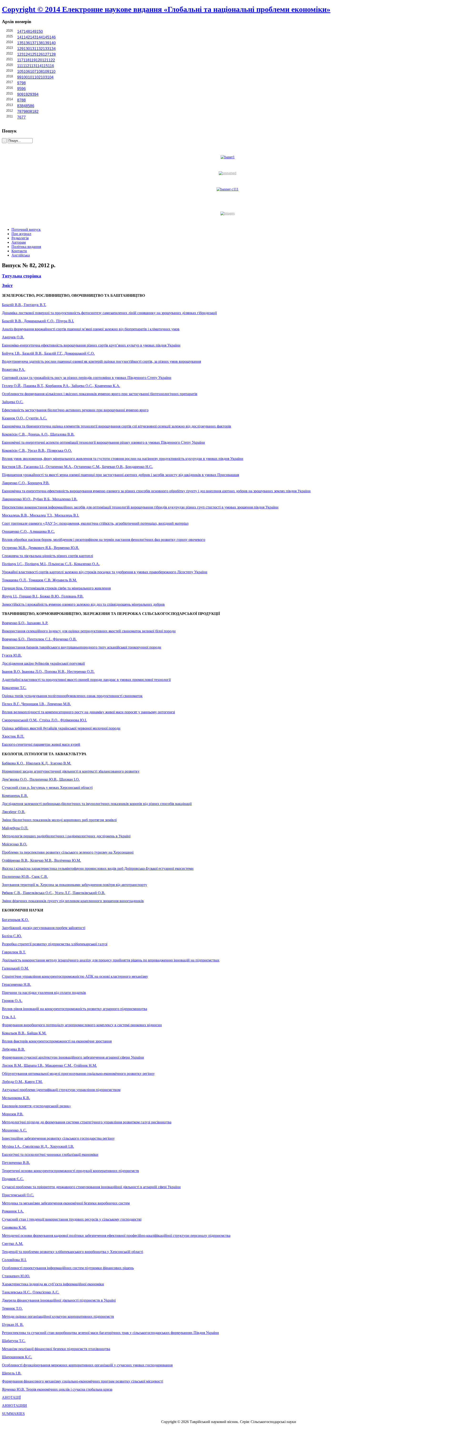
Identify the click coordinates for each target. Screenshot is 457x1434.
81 (32, 112)
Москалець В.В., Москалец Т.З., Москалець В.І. (40, 515)
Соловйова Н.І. (14, 1260)
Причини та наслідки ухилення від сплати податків (44, 993)
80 (28, 112)
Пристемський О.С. (18, 1195)
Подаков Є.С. (13, 1179)
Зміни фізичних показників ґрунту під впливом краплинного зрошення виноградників (73, 901)
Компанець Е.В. (15, 796)
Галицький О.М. (15, 968)
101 (31, 77)
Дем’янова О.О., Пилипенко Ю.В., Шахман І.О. (41, 779)
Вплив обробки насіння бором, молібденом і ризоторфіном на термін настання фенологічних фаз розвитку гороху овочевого (103, 540)
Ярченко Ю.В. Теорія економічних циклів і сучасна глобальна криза (57, 1389)
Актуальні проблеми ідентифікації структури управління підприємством (61, 1090)
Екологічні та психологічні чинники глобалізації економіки (50, 1154)
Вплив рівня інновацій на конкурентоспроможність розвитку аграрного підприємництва (74, 1009)
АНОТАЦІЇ (11, 1397)
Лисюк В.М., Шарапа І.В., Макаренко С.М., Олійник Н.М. (49, 1065)
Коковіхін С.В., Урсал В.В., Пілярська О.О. (37, 450)
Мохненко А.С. (14, 1130)
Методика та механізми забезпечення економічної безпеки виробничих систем (66, 1203)
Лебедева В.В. (13, 1049)
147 (20, 32)
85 (28, 106)
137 (33, 43)
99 (19, 77)
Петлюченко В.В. (16, 1163)
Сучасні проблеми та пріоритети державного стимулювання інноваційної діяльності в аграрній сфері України (91, 1187)
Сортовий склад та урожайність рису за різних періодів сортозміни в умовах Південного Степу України (86, 378)
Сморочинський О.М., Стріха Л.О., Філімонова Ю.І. (44, 720)
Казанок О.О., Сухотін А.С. (24, 418)
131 (33, 49)
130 (27, 49)
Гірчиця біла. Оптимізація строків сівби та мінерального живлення (56, 588)
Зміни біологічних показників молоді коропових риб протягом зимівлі (59, 820)
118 (26, 60)
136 (27, 43)
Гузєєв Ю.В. (12, 655)
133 (46, 49)
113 (32, 66)
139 (46, 43)
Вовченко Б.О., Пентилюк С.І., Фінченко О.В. (39, 639)
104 (50, 77)
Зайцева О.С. (12, 402)
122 (52, 60)
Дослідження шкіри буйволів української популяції (43, 663)
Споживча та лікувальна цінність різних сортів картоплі (47, 556)
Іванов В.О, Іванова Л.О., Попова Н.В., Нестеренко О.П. (48, 671)
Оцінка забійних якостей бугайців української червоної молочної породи (61, 728)
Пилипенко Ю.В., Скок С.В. (25, 877)
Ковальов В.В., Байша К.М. (24, 1033)
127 (46, 54)
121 (45, 60)
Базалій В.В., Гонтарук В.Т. (24, 305)
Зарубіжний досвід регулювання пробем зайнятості (43, 928)
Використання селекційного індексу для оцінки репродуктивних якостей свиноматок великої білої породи (89, 631)
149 (33, 32)
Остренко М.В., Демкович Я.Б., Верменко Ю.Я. (40, 548)
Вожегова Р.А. (13, 369)
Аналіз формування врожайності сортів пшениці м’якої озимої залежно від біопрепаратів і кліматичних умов (90, 329)
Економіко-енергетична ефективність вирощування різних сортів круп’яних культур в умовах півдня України (91, 345)
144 (39, 37)
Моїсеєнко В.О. (14, 844)
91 (23, 94)
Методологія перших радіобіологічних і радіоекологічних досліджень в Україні (66, 836)
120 (39, 60)
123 (20, 54)
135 (20, 43)
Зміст (7, 285)
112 (26, 66)
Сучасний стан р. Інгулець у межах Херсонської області (47, 787)
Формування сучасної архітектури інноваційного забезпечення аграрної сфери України (73, 1057)
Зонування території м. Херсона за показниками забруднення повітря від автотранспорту (74, 885)
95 (19, 89)
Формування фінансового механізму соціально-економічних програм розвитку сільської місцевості (82, 1381)
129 (20, 49)
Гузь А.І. (9, 1017)
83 (19, 106)
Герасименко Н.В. (16, 984)
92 (28, 94)
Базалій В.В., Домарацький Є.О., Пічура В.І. (38, 321)
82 (36, 112)
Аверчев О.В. (13, 337)
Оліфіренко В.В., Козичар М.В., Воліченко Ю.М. (41, 860)
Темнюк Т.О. (12, 1308)
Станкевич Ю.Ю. (16, 1276)
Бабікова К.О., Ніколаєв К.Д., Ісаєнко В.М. (36, 763)
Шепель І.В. (11, 1373)
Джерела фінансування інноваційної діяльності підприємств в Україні (59, 1300)
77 (23, 117)
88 (23, 100)
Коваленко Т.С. (14, 688)
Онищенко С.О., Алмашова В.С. (28, 531)
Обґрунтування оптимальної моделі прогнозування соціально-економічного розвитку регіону (78, 1074)
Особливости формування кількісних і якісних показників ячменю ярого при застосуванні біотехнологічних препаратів (99, 394)
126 (39, 54)
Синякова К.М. (14, 1227)
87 (19, 100)
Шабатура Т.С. (13, 1341)
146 (52, 37)
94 (36, 94)
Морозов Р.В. (12, 1114)
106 (27, 72)
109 (46, 72)
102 (37, 77)
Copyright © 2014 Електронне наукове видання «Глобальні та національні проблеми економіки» (166, 9)
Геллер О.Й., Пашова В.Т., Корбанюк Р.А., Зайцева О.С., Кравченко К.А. (61, 386)
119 (33, 60)
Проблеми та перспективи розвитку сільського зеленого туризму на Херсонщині (68, 852)
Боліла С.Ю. (12, 936)
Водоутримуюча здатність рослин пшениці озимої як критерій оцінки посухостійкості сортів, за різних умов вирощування (101, 361)
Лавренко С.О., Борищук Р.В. (26, 483)
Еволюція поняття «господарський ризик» (36, 1106)
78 (19, 112)
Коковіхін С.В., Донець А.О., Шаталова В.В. (38, 434)
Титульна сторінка (21, 275)
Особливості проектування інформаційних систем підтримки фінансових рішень (68, 1268)
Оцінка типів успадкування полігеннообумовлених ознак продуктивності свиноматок (72, 696)
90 (19, 94)
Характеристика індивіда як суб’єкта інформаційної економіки (53, 1284)
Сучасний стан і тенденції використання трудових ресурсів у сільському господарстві (71, 1219)
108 (39, 72)
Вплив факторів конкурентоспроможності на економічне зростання (57, 1041)
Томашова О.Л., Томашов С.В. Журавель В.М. (39, 580)
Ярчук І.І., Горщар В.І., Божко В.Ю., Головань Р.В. (43, 596)
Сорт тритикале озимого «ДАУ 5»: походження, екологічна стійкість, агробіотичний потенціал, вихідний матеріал (95, 523)
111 (20, 66)
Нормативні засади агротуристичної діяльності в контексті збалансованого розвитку (70, 771)
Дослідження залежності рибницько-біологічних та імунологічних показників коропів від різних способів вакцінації (97, 804)
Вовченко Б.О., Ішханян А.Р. (25, 623)
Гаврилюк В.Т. (14, 952)
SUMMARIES (13, 1414)
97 (19, 83)
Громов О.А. (12, 1001)
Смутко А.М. (12, 1244)
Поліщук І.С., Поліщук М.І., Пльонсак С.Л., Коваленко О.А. (51, 564)
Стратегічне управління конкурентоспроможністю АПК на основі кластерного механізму (75, 976)
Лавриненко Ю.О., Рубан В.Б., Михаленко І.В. (39, 499)
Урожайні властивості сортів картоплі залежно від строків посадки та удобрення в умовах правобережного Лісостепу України (104, 572)
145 (46, 37)
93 (32, 94)
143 (33, 37)
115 (45, 66)
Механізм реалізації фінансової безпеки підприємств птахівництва (56, 1349)
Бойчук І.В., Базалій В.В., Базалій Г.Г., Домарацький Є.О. (48, 353)
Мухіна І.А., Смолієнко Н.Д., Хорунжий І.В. (38, 1146)
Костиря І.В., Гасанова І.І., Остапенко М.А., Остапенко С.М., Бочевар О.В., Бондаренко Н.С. (77, 467)
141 (20, 37)
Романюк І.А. (13, 1211)
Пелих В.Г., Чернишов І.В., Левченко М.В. (36, 704)
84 (23, 106)
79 (23, 112)
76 (19, 117)
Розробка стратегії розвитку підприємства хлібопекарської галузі (54, 944)
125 (33, 54)
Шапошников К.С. (17, 1357)
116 (51, 66)
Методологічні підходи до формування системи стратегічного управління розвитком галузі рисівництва (86, 1122)
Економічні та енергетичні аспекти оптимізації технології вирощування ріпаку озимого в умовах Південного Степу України (103, 442)
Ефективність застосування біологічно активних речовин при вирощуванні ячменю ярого (75, 410)
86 (32, 106)
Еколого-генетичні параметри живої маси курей (41, 744)
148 (27, 32)
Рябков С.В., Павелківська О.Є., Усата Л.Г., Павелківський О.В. (53, 893)
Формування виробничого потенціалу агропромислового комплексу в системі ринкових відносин (82, 1025)
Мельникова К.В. (16, 1098)
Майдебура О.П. (15, 828)
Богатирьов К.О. (15, 920)
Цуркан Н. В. (13, 1325)
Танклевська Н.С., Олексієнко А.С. (30, 1292)
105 (20, 72)
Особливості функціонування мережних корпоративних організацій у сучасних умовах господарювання (87, 1365)
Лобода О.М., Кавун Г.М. (22, 1082)
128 (52, 54)
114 (38, 66)
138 (39, 43)
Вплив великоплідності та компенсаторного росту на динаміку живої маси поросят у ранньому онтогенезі (88, 712)
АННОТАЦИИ (14, 1406)
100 (24, 77)
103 (44, 77)
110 (52, 72)
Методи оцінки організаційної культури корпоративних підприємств (58, 1316)
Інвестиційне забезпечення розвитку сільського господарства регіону (58, 1138)
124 (27, 54)
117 (20, 60)
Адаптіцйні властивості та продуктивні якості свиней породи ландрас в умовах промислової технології (86, 680)
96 (23, 89)
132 (39, 49)
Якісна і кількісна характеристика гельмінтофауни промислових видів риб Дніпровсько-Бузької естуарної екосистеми (98, 868)
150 (39, 32)
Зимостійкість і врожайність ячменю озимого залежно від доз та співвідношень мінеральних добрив (83, 604)
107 (33, 72)
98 (23, 83)
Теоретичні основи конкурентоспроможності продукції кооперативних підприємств (70, 1171)
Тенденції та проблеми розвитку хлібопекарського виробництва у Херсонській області (72, 1252)
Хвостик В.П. (13, 736)
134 (52, 49)
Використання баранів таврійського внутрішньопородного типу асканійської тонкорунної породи (81, 647)
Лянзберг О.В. (13, 812)
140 (52, 43)
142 (27, 37)
